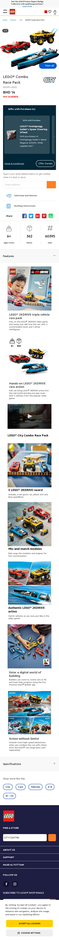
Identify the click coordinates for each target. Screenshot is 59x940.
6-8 (50, 787)
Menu (5, 12)
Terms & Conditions (14, 164)
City (7, 787)
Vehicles (35, 787)
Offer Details (45, 163)
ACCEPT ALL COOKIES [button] (29, 923)
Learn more (27, 6)
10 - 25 (9, 796)
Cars (20, 787)
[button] (29, 933)
